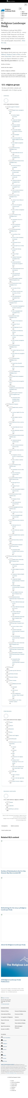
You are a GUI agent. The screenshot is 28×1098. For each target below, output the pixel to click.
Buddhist (12, 729)
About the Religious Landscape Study (13, 945)
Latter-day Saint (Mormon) (15, 670)
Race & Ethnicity (5, 1020)
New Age (14, 771)
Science (17, 1017)
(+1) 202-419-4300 (5, 1004)
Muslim (11, 725)
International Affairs (6, 1014)
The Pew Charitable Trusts (11, 1073)
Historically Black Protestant (16, 556)
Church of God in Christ (17, 626)
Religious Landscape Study (10, 10)
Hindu (11, 732)
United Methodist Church (17, 427)
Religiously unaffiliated (10, 791)
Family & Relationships (20, 1011)
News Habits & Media (20, 1023)
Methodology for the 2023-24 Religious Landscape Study (13, 909)
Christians (6, 95)
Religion (3, 1023)
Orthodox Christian (14, 674)
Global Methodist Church (17, 152)
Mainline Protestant (14, 404)
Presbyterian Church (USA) (18, 469)
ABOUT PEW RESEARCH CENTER (7, 1064)
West (18, 54)
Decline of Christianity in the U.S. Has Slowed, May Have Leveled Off (13, 872)
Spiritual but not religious (17, 756)
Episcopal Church (16, 482)
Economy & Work (19, 1014)
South (14, 54)
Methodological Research (18, 1027)
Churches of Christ (16, 288)
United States (8, 56)
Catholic (11, 667)
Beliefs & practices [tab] (15, 826)
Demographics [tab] (5, 826)
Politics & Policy (5, 1011)
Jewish (11, 722)
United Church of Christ (17, 512)
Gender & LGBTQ (5, 1029)
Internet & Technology (20, 1020)
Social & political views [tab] (6, 830)
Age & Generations (5, 1026)
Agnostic (11, 805)
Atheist (11, 802)
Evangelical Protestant (14, 106)
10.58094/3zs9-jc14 (12, 992)
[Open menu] (25, 4)
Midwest (4, 54)
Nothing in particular (14, 809)
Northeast (9, 54)
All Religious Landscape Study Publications (11, 981)
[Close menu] (20, 8)
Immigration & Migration (7, 1017)
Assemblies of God (16, 234)
